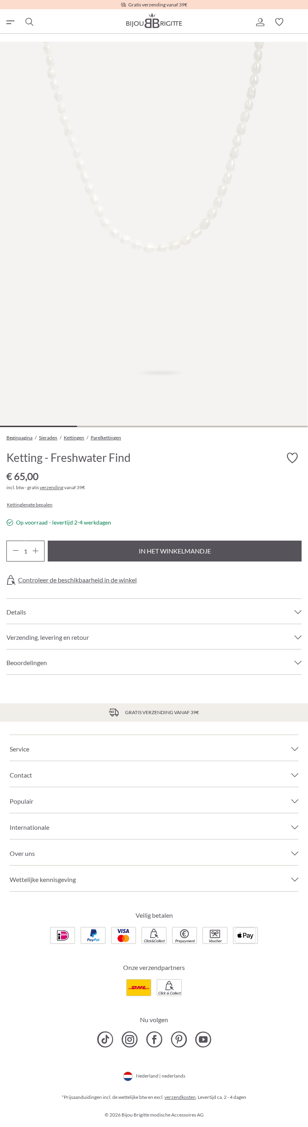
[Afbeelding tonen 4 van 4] (269, 426)
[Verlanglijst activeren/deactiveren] (292, 458)
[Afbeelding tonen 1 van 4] (38, 426)
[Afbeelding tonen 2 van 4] (115, 426)
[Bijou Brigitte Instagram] (130, 1039)
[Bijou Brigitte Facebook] (154, 1039)
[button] (260, 22)
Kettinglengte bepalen (30, 505)
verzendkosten (180, 1097)
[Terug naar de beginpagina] (154, 20)
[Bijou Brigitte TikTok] (105, 1039)
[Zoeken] (28, 22)
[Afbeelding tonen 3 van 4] (192, 426)
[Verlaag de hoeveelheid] (15, 551)
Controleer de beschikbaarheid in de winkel (77, 580)
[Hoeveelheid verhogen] (35, 551)
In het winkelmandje (175, 551)
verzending (51, 487)
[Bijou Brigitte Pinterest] (179, 1039)
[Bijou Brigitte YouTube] (203, 1039)
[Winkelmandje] (298, 22)
